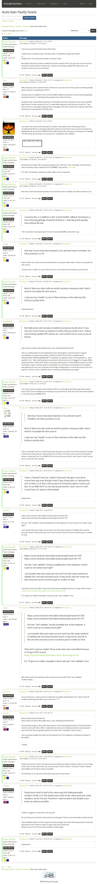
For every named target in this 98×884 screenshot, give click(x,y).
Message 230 (23, 80)
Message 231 (23, 121)
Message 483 (23, 713)
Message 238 (23, 281)
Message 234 (23, 210)
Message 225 (23, 41)
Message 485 (23, 786)
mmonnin (6, 692)
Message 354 (23, 408)
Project (29, 4)
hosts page (71, 167)
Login (91, 4)
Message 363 (23, 691)
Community (54, 4)
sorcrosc (6, 713)
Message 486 (23, 839)
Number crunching (22, 26)
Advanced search (8, 21)
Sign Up (82, 4)
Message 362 (23, 608)
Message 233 (23, 184)
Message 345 (23, 382)
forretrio (6, 511)
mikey (5, 408)
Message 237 (23, 244)
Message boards (8, 26)
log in (26, 31)
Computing (41, 4)
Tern (4, 80)
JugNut (5, 608)
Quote (50, 75)
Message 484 (23, 757)
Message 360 (23, 510)
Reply (44, 75)
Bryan (7, 121)
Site (64, 4)
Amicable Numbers (13, 3)
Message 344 (23, 321)
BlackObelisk (7, 321)
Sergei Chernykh (9, 42)
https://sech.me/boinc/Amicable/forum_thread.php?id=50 (43, 591)
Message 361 (23, 547)
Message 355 (23, 471)
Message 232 (23, 157)
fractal (5, 244)
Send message (9, 50)
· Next (9, 34)
